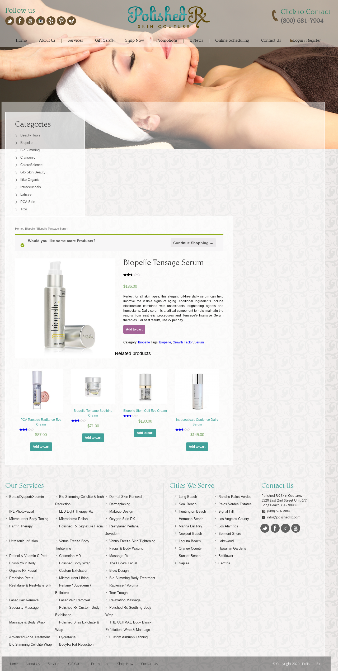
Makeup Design (121, 511)
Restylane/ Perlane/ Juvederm (122, 530)
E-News (196, 40)
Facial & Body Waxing (126, 548)
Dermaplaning (119, 504)
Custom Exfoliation (73, 571)
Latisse (25, 194)
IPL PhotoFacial (21, 511)
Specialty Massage (24, 607)
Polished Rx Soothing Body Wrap (128, 611)
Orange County (190, 548)
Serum (199, 342)
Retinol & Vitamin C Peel (28, 556)
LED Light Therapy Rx (76, 511)
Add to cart (134, 329)
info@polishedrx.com (284, 517)
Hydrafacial (67, 637)
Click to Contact (305, 11)
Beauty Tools (30, 135)
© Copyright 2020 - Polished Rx (296, 663)
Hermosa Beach (191, 519)
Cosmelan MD (70, 556)
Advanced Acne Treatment (29, 637)
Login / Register (307, 40)
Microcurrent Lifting (73, 578)
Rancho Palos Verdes (234, 497)
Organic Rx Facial (23, 571)
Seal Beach (187, 504)
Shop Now (134, 40)
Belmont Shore (229, 534)
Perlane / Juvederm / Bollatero (73, 589)
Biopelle (26, 143)
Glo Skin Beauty (32, 172)
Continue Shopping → (193, 243)
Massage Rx (119, 556)
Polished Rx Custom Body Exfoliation (77, 611)
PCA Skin (27, 202)
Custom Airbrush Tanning (128, 637)
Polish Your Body (22, 563)
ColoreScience (31, 165)
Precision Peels (21, 578)
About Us (47, 40)
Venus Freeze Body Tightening (72, 544)
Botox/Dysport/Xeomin (26, 497)
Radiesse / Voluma (123, 585)
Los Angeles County (233, 519)
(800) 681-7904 (278, 511)
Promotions (166, 40)
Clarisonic (27, 157)
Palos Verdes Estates (235, 504)
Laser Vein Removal (74, 600)
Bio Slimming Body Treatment (132, 578)
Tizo (23, 209)
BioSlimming (30, 150)
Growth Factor (183, 342)
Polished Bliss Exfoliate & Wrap (77, 626)
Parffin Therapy (21, 526)
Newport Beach (190, 534)
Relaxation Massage (124, 600)
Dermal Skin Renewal (125, 497)
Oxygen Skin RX (122, 519)
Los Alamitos (228, 526)
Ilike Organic (30, 180)
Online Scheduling (232, 40)
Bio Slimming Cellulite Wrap (30, 644)
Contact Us (271, 40)
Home (21, 40)
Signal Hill (226, 511)
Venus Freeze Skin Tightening (132, 541)
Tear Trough (118, 593)
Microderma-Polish (73, 519)
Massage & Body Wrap (27, 622)
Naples (184, 563)
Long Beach (188, 497)
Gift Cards (104, 40)
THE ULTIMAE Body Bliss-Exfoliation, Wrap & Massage (128, 626)
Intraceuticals (30, 187)
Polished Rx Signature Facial (81, 526)
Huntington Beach (192, 511)
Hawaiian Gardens (232, 548)
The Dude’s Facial (123, 563)
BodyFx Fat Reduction (76, 644)
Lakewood (226, 541)
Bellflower (225, 556)
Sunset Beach (189, 556)
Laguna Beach (190, 541)
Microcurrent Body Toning (28, 519)
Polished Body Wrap (74, 563)
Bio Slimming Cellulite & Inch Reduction (79, 500)
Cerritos (224, 563)
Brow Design (119, 571)
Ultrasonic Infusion (23, 541)
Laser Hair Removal (24, 600)
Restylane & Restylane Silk (30, 585)
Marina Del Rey (190, 526)
